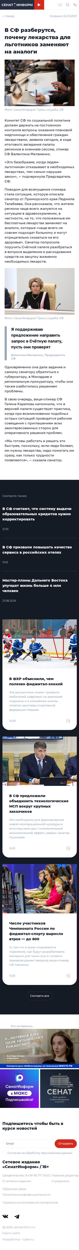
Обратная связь (14, 1189)
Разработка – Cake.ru (18, 1239)
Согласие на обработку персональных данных (39, 1153)
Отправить (65, 1143)
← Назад (8, 16)
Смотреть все (39, 995)
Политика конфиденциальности (26, 1194)
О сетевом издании (16, 1181)
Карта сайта (11, 1233)
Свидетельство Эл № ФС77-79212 (26, 1175)
